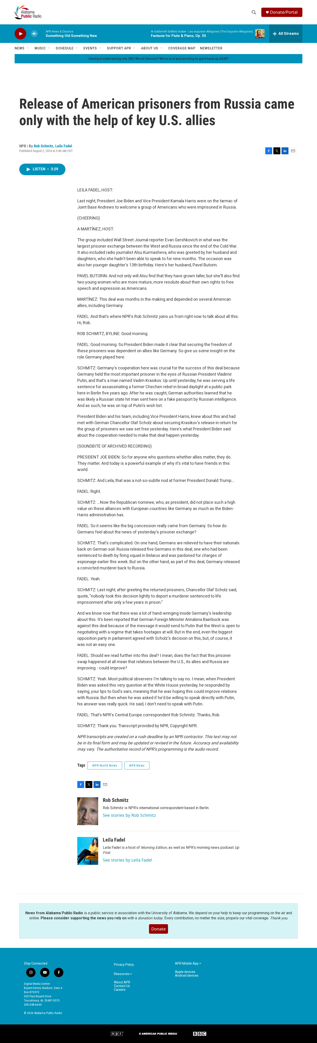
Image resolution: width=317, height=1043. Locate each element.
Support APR (119, 48)
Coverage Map (181, 48)
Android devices (186, 975)
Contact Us (122, 986)
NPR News (137, 765)
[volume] (34, 34)
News (20, 48)
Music (40, 48)
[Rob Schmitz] (87, 811)
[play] (20, 33)
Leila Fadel (63, 146)
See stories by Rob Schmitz (129, 815)
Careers (120, 989)
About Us (149, 48)
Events (90, 48)
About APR (122, 982)
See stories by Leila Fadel (127, 860)
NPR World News (104, 765)
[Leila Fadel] (87, 851)
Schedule (65, 48)
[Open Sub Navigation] (28, 48)
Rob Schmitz (43, 146)
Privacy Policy (124, 964)
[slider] (41, 33)
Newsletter (211, 48)
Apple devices (185, 972)
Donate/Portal (284, 12)
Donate (158, 929)
